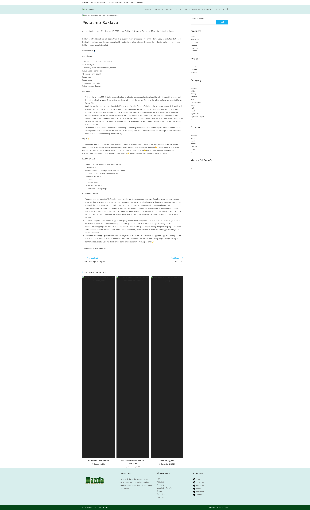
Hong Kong (195, 39)
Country (194, 66)
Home (149, 9)
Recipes (205, 9)
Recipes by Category (102, 248)
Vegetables (194, 114)
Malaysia (155, 31)
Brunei (136, 31)
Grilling (193, 94)
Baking (128, 31)
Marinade (194, 97)
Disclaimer (213, 507)
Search (222, 22)
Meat (192, 99)
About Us (159, 9)
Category (194, 69)
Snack (164, 31)
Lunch (193, 141)
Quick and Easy (196, 102)
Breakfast (194, 135)
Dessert (145, 31)
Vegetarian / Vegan (197, 116)
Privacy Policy (223, 507)
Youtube (160, 497)
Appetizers (194, 88)
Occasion (194, 72)
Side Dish (194, 147)
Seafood (194, 108)
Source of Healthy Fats (98, 460)
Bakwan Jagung (167, 460)
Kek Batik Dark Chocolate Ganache (132, 462)
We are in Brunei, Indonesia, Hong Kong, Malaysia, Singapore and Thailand (112, 2)
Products (170, 9)
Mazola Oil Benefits (191, 9)
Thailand (194, 51)
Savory (193, 105)
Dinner (193, 144)
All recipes (90, 248)
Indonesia (194, 42)
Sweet (171, 31)
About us (160, 482)
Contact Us (219, 9)
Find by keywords (197, 18)
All (191, 119)
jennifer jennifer (92, 31)
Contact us (161, 494)
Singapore (194, 48)
